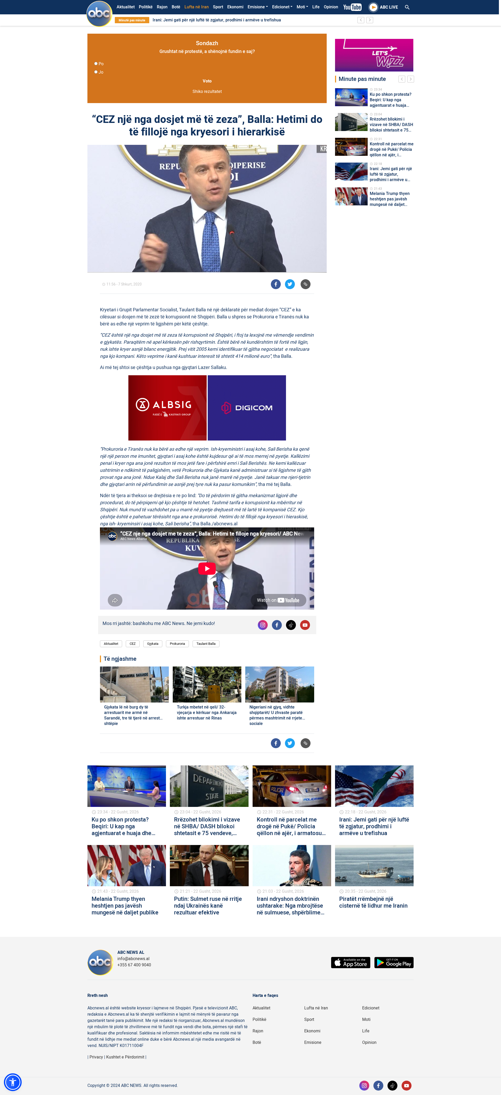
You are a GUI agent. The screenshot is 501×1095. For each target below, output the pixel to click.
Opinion (331, 7)
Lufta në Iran (196, 7)
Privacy (96, 1057)
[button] (12, 1082)
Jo (101, 72)
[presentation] (402, 80)
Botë (176, 7)
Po (101, 64)
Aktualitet (126, 7)
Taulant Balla (206, 643)
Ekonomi (235, 7)
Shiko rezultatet (207, 91)
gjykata (152, 643)
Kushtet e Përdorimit (125, 1057)
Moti (301, 7)
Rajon (162, 7)
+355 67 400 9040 (134, 965)
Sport (218, 7)
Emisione (256, 7)
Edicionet (280, 7)
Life (316, 7)
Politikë (146, 7)
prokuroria (177, 643)
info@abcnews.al (133, 959)
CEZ (133, 643)
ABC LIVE (389, 7)
